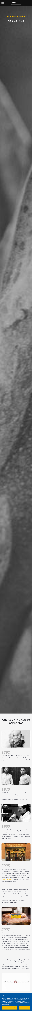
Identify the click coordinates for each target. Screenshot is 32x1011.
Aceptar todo (24, 1008)
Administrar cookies (10, 1008)
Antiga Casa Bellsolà (7, 879)
